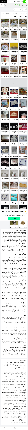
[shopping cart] (1, 5)
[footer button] (1, 428)
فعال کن (14, 218)
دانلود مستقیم (3, 1)
